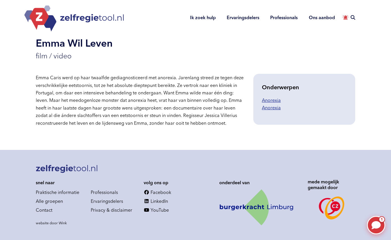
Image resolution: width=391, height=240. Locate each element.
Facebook (160, 192)
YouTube (159, 210)
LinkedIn (158, 201)
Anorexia (271, 100)
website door (51, 223)
